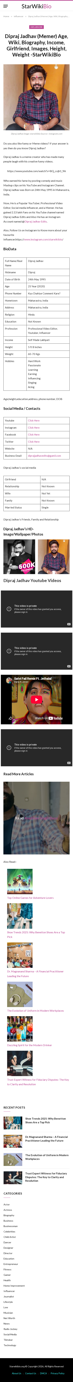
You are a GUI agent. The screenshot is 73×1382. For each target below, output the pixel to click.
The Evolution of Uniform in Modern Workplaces (35, 1010)
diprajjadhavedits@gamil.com (44, 455)
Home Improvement (14, 1285)
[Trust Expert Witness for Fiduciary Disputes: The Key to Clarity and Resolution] (13, 1177)
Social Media (10, 1334)
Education (9, 1258)
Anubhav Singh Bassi (41, 818)
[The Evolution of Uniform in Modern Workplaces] (13, 1159)
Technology (10, 1345)
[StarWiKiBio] (36, 6)
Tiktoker (8, 1339)
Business (8, 1220)
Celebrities (9, 1231)
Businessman (11, 1226)
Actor (7, 1204)
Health (7, 1280)
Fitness (7, 1269)
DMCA (43, 1373)
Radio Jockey (10, 1329)
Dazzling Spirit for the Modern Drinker (29, 1045)
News (7, 1323)
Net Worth (9, 1318)
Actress (8, 1209)
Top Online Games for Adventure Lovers (30, 897)
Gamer (7, 1274)
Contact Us (30, 1373)
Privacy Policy (58, 1373)
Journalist (9, 1296)
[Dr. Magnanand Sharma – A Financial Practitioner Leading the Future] (13, 1141)
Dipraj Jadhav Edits (35, 221)
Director (8, 1253)
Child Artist (10, 1236)
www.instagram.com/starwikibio (43, 239)
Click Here (34, 420)
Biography (9, 1215)
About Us (16, 1373)
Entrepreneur (11, 1264)
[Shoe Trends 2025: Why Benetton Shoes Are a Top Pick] (13, 1123)
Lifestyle (8, 1301)
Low (6, 1307)
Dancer (7, 1242)
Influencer (36, 27)
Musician (8, 1312)
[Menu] (5, 6)
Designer (8, 1247)
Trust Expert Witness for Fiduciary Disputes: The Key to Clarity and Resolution (46, 1177)
